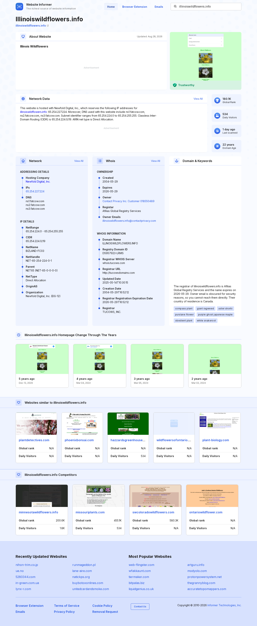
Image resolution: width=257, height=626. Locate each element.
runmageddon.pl (84, 565)
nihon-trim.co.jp (27, 565)
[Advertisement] (91, 78)
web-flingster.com (141, 565)
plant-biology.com (215, 440)
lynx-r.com (23, 589)
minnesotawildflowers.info (38, 512)
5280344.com (25, 577)
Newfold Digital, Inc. (38, 181)
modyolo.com (197, 571)
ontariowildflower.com (205, 512)
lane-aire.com (82, 571)
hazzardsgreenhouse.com (130, 440)
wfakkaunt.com (140, 571)
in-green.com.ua (27, 583)
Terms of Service (66, 606)
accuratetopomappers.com (206, 589)
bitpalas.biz (136, 583)
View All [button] (198, 98)
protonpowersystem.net (204, 577)
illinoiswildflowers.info (31, 25)
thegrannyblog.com (201, 583)
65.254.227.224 (35, 191)
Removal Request (105, 612)
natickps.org (81, 577)
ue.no (20, 571)
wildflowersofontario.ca (174, 440)
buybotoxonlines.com (87, 583)
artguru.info (195, 565)
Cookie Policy (102, 606)
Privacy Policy (64, 612)
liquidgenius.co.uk (141, 589)
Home (111, 6)
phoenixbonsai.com (79, 440)
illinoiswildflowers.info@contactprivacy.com (129, 220)
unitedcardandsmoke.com (90, 589)
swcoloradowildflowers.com (153, 512)
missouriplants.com (90, 512)
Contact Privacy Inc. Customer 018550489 (128, 201)
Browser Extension (134, 6)
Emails (159, 6)
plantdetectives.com (34, 440)
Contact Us (140, 606)
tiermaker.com (139, 577)
